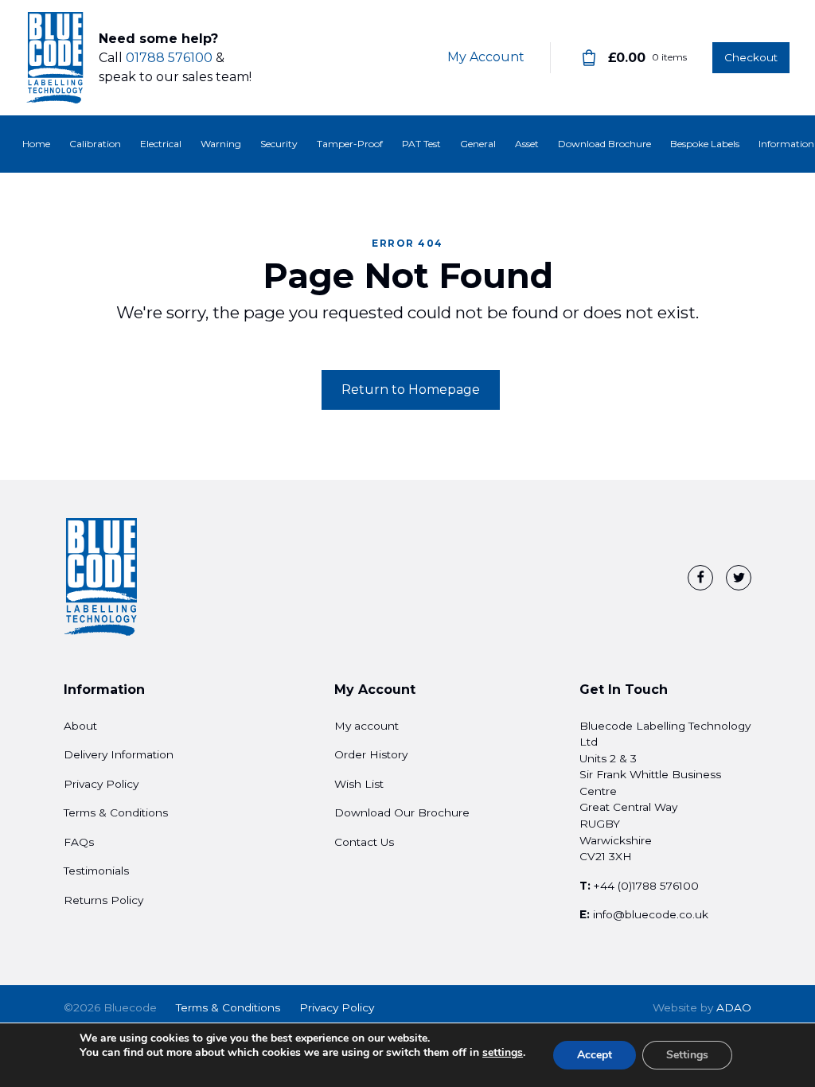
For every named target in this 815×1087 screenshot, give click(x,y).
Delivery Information (119, 754)
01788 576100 (169, 57)
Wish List (359, 783)
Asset (527, 144)
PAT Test (421, 144)
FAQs (79, 842)
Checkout (751, 57)
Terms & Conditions (116, 812)
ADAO (702, 1007)
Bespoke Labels (704, 144)
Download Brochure (604, 144)
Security (279, 144)
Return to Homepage (410, 389)
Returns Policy (103, 900)
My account (366, 725)
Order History (371, 754)
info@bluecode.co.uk (650, 914)
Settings (687, 1054)
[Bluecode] (55, 58)
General (478, 144)
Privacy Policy (101, 783)
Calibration (95, 144)
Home (36, 144)
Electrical (160, 144)
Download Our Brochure (402, 812)
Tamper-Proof (350, 144)
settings (502, 1053)
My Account (485, 56)
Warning (221, 144)
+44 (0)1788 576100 (646, 885)
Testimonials (96, 870)
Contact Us (364, 842)
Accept (594, 1054)
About (80, 725)
